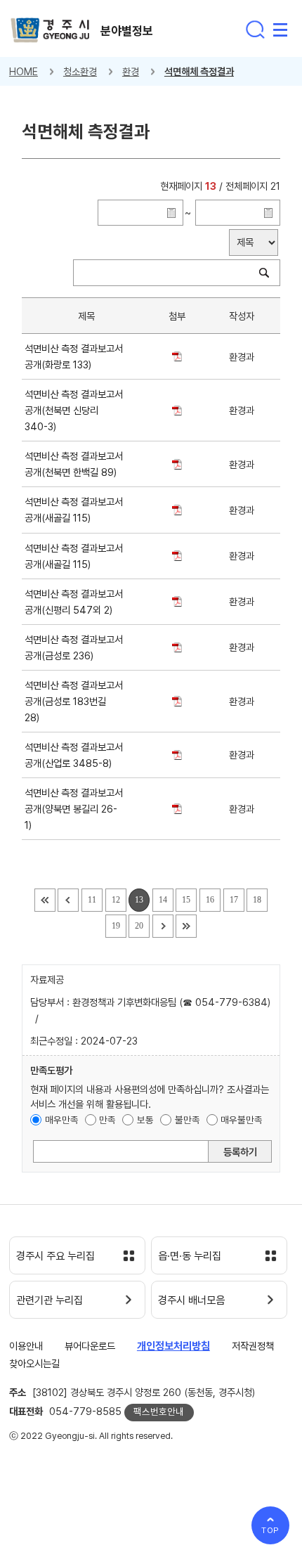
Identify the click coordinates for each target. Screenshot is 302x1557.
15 (186, 900)
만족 (107, 1119)
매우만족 (62, 1119)
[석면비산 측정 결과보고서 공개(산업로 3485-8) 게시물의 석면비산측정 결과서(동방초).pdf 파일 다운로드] (176, 754)
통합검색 (255, 29)
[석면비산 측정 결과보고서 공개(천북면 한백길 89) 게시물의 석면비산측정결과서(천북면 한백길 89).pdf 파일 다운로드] (176, 464)
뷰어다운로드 (90, 1346)
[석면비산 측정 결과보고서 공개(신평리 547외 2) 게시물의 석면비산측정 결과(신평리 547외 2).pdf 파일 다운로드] (176, 601)
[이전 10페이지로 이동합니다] (68, 900)
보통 (145, 1119)
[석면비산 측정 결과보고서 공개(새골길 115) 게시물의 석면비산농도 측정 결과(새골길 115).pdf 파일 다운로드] (176, 555)
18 (257, 900)
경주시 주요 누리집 (55, 1256)
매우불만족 (242, 1119)
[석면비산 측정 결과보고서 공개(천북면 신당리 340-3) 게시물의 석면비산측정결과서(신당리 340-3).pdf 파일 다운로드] (176, 410)
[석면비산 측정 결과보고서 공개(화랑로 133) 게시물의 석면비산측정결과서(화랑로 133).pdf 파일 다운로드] (176, 356)
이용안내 (26, 1346)
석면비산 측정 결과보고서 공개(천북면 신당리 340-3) (74, 410)
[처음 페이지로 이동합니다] (44, 900)
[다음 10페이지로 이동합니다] (162, 926)
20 (139, 926)
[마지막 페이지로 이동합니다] (186, 926)
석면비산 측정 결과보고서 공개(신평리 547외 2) (74, 602)
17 (234, 900)
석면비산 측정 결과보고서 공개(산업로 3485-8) (74, 755)
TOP (270, 1530)
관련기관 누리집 (49, 1300)
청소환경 (80, 71)
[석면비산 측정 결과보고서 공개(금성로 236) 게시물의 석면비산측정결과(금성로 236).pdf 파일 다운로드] (176, 647)
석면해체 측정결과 (199, 71)
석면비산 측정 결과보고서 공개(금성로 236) (74, 647)
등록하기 (240, 1152)
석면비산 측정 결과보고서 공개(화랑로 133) (74, 356)
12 (116, 900)
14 (163, 900)
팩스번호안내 (158, 1411)
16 (210, 900)
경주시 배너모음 (191, 1300)
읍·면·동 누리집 (189, 1256)
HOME (23, 71)
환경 (130, 71)
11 (92, 900)
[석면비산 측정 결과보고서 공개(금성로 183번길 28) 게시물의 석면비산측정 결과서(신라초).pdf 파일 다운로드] (176, 701)
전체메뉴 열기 (280, 29)
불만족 (187, 1119)
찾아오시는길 (34, 1363)
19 (116, 926)
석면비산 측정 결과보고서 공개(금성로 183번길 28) (74, 701)
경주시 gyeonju (50, 30)
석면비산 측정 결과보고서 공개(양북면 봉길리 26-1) (74, 809)
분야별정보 (126, 31)
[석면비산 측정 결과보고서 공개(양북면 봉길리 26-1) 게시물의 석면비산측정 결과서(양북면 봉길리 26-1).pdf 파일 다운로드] (176, 808)
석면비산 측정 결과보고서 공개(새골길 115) (74, 510)
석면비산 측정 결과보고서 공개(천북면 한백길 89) (74, 464)
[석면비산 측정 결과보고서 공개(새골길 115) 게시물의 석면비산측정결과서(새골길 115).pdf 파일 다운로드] (176, 509)
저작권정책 (253, 1346)
